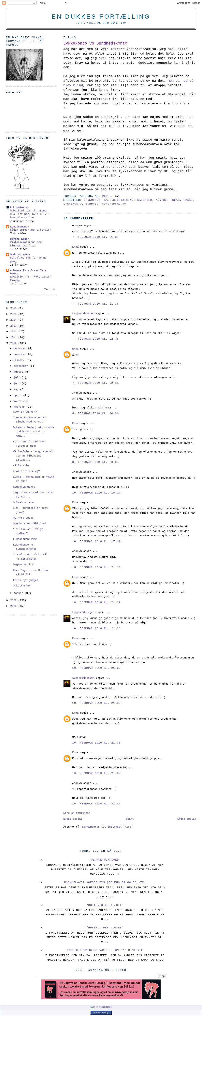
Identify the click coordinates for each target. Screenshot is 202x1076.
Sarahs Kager (19, 239)
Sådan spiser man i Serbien (30, 229)
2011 (14, 337)
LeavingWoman (19, 226)
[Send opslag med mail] (116, 196)
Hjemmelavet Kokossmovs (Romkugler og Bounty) (105, 882)
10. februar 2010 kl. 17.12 (96, 541)
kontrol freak (168, 200)
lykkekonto (72, 203)
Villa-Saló (21, 465)
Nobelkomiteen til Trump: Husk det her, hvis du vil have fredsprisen (30, 214)
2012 (14, 331)
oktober (20, 360)
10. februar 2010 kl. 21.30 (96, 703)
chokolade (92, 200)
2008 (14, 606)
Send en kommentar (76, 813)
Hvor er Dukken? (25, 411)
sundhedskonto (114, 203)
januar (19, 593)
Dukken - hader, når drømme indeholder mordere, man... (33, 432)
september (21, 366)
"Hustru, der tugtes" (105, 927)
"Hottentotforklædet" (105, 905)
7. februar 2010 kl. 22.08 (95, 338)
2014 (14, 319)
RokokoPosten (19, 207)
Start (130, 818)
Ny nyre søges (23, 517)
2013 (14, 325)
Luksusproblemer (25, 539)
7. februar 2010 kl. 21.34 (95, 237)
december (21, 348)
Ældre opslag (186, 818)
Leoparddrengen (83, 313)
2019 (14, 308)
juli (18, 377)
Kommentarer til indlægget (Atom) (107, 826)
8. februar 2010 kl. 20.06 (95, 413)
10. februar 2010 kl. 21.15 (96, 567)
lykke (188, 200)
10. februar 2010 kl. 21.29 (96, 668)
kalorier (144, 200)
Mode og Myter (20, 254)
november (21, 354)
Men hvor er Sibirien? (29, 523)
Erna (75, 246)
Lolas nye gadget (25, 580)
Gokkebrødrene (23, 502)
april (18, 395)
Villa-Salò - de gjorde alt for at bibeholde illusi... (33, 455)
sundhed (92, 203)
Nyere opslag (72, 818)
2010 (14, 343)
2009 (14, 600)
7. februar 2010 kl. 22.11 (95, 383)
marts (18, 401)
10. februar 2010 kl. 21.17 (96, 602)
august (19, 371)
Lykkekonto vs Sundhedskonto (95, 43)
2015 (14, 314)
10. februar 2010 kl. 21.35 (96, 742)
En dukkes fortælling (101, 16)
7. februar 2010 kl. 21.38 (95, 303)
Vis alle (49, 289)
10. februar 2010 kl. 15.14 (96, 492)
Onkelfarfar (21, 585)
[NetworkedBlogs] (101, 1006)
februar (20, 406)
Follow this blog (101, 1012)
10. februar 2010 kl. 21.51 (96, 803)
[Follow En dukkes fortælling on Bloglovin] (21, 188)
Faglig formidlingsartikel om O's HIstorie (105, 950)
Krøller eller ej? (26, 471)
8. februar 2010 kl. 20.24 (95, 462)
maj (17, 389)
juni (18, 383)
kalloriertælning (119, 200)
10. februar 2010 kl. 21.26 (96, 628)
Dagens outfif (23, 564)
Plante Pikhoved (105, 859)
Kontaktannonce (24, 486)
